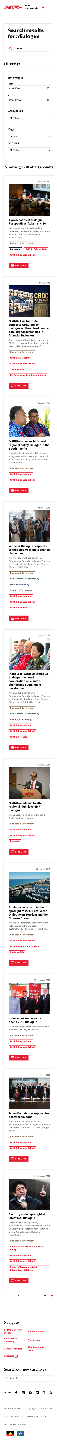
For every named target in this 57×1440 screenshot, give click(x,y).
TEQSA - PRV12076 (36, 1416)
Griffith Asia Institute (36, 249)
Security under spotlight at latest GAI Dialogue (27, 1216)
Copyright (31, 1408)
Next (46, 1295)
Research (15, 841)
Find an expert (35, 1340)
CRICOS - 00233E (13, 1416)
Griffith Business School (22, 255)
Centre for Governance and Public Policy (27, 1248)
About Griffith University (11, 1340)
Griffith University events (13, 1331)
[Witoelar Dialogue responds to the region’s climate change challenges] (29, 526)
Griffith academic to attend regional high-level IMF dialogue (27, 806)
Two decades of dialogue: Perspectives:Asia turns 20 (27, 221)
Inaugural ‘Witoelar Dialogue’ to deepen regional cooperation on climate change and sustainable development (29, 681)
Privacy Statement (12, 1408)
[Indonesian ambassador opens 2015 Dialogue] (29, 998)
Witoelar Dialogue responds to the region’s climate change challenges (29, 549)
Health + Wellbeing (19, 584)
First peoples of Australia (16, 1424)
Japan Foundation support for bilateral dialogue (29, 1115)
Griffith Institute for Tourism (24, 946)
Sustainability (17, 369)
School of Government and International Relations (23, 1268)
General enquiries (13, 1349)
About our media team (36, 1349)
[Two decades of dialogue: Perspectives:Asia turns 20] (29, 200)
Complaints (46, 1408)
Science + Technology (21, 590)
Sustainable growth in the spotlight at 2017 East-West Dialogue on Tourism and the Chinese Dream (28, 913)
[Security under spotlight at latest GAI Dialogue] (29, 1194)
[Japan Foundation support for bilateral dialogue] (29, 1093)
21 (31, 1295)
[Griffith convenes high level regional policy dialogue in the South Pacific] (29, 421)
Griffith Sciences (18, 607)
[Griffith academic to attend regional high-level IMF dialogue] (29, 783)
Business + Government (22, 243)
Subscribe (9, 1356)
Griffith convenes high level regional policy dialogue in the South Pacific (29, 445)
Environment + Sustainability (24, 579)
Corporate (15, 249)
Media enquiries (36, 1331)
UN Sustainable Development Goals (28, 375)
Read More (20, 265)
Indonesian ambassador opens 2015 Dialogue (25, 1020)
